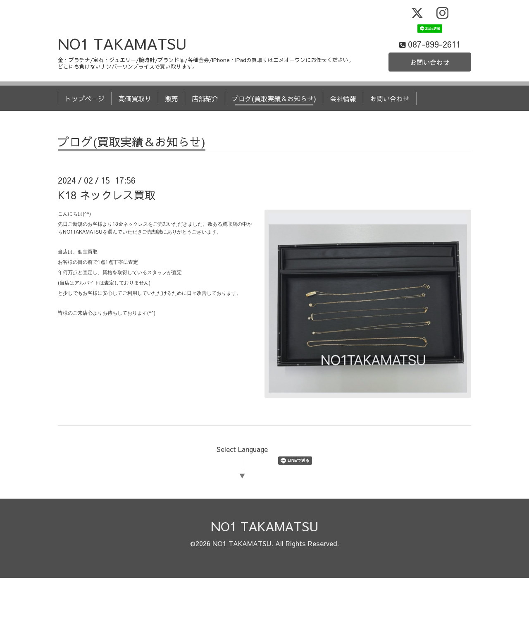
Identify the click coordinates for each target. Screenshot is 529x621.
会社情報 (343, 98)
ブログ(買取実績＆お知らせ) (274, 98)
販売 (171, 98)
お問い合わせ (430, 62)
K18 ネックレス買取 (106, 194)
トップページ (85, 98)
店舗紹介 (205, 98)
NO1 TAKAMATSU (122, 43)
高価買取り (134, 98)
